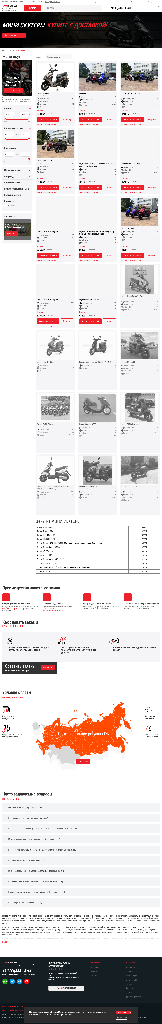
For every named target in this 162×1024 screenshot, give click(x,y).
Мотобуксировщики (133, 976)
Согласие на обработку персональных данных (18, 1010)
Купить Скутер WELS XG (46, 563)
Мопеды (129, 984)
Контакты (142, 2)
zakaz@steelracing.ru (52, 2)
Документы (95, 967)
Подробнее (11, 233)
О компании (114, 2)
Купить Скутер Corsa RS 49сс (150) (50, 547)
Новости (133, 2)
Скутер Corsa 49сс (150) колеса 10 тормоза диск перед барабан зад (54, 487)
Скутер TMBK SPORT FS (88, 486)
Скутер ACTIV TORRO (129, 486)
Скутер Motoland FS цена (46, 555)
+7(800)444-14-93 (35, 2)
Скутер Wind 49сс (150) (130, 164)
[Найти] (99, 8)
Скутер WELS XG (127, 228)
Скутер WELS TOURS (87, 93)
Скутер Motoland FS (44, 93)
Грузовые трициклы (133, 996)
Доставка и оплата (100, 2)
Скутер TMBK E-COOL (45, 424)
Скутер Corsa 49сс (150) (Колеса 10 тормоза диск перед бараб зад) (96, 165)
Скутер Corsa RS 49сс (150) (47, 232)
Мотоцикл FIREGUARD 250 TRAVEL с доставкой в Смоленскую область (15, 226)
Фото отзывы (124, 2)
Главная (4, 51)
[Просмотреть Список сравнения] (139, 8)
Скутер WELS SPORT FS (130, 93)
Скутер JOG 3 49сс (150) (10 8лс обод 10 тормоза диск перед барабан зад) (97, 233)
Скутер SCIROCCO (128, 362)
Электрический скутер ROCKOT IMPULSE (95, 362)
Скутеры (11, 51)
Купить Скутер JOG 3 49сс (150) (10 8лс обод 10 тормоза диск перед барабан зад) (69, 543)
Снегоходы (130, 971)
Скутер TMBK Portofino (130, 424)
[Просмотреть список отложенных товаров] (145, 8)
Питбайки (129, 988)
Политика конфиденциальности (13, 1006)
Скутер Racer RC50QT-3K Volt (132, 296)
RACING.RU (10, 6)
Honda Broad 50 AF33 (87, 424)
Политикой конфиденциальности (62, 1015)
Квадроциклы (131, 980)
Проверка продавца (154, 2)
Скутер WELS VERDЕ (45, 160)
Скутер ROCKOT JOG (45, 362)
